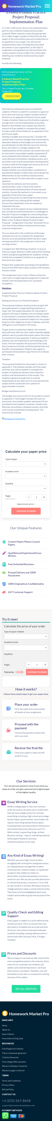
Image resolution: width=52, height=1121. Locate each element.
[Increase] (44, 497)
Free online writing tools (12, 1038)
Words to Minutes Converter (14, 1066)
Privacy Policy (8, 1085)
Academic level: (11, 642)
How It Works (8, 1034)
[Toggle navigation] (47, 6)
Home (4, 1025)
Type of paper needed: (14, 631)
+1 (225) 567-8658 (16, 1101)
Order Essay (12, 96)
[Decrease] (28, 497)
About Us (6, 1030)
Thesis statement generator (14, 1053)
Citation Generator (10, 1057)
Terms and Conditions (11, 1080)
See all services (26, 988)
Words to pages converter (13, 1070)
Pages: (7, 664)
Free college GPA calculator (14, 1062)
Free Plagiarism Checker (12, 1048)
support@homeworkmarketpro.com (18, 1105)
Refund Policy (8, 1089)
